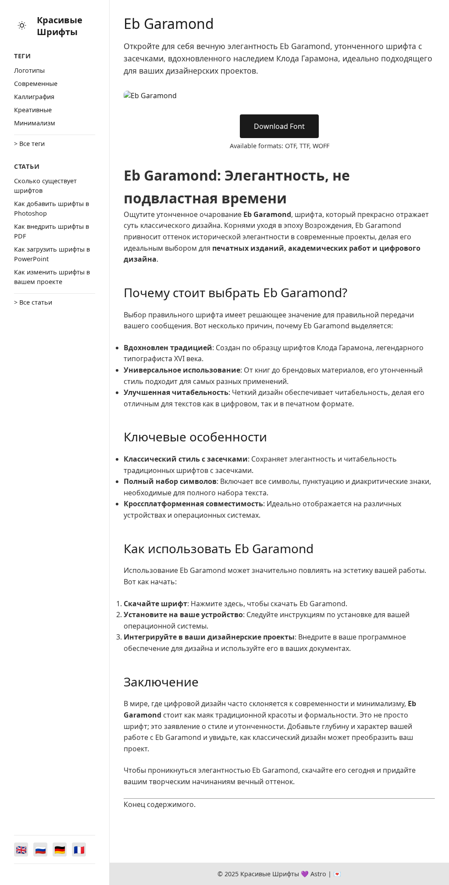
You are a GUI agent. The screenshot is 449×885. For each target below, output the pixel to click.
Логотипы (29, 70)
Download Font (279, 126)
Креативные (33, 110)
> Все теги (29, 143)
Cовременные (35, 83)
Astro (318, 874)
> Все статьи (33, 302)
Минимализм (34, 123)
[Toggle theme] (22, 26)
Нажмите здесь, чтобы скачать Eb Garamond (268, 603)
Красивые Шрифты (59, 26)
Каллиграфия (34, 96)
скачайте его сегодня (338, 770)
